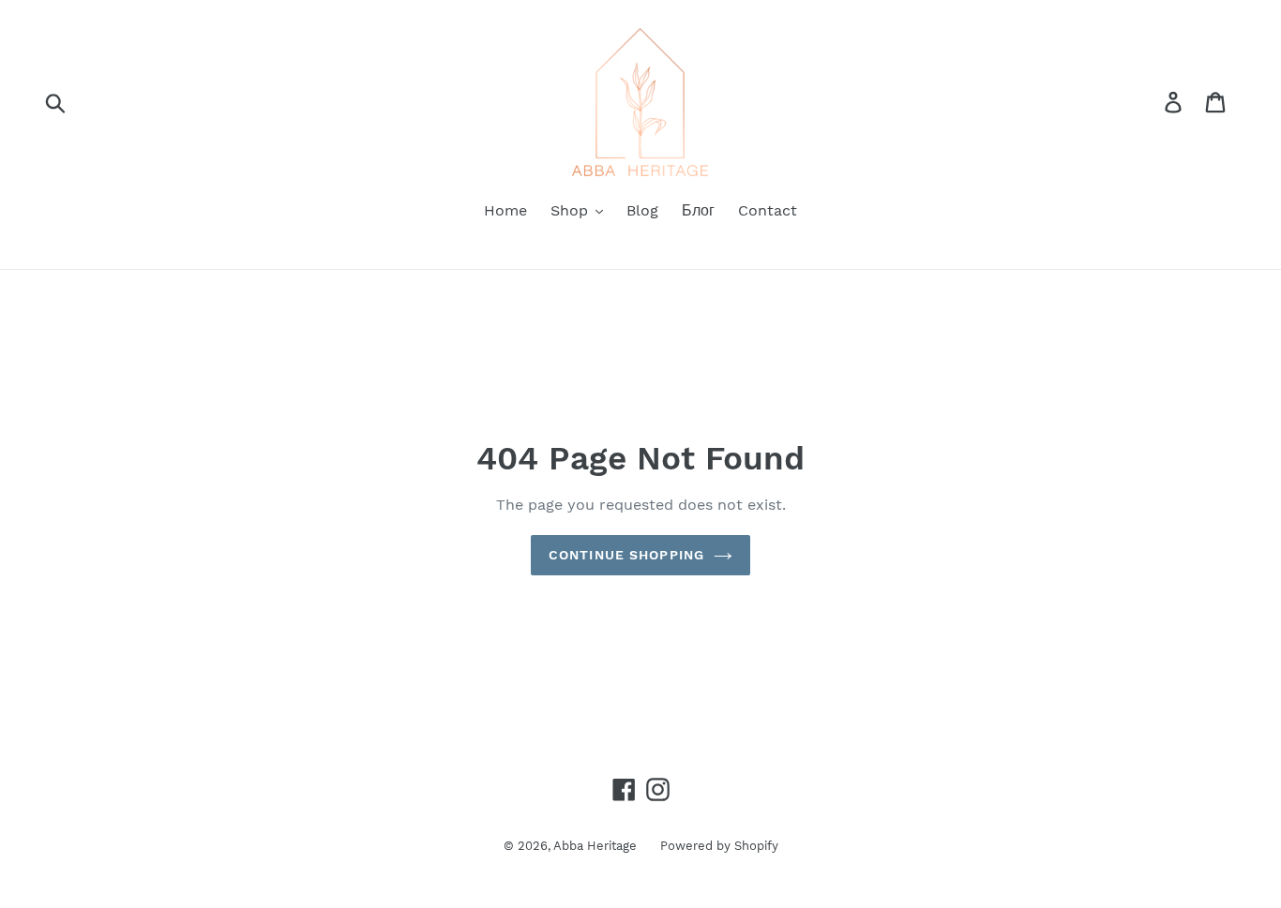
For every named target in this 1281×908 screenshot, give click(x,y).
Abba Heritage (595, 846)
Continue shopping (626, 554)
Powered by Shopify (719, 846)
